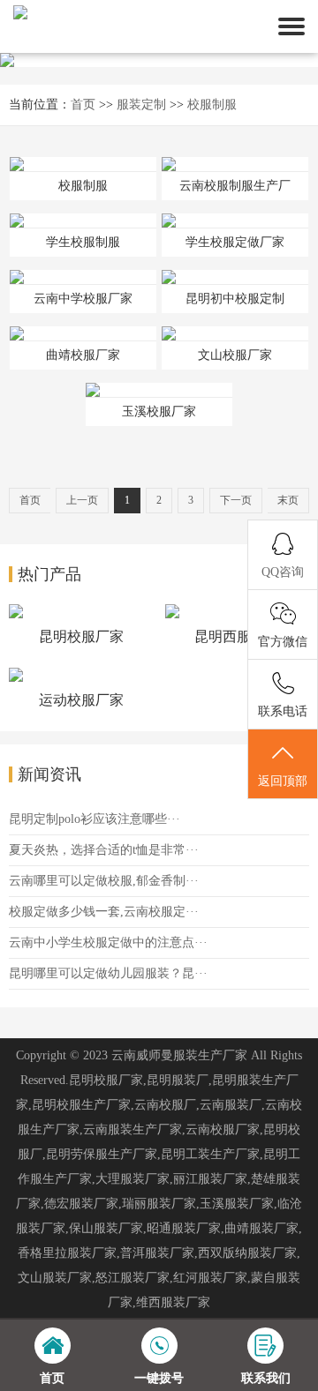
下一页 (236, 500)
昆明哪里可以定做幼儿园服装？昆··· (108, 973)
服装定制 (141, 104)
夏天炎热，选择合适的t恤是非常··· (104, 849)
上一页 (82, 500)
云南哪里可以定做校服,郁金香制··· (104, 880)
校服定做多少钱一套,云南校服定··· (104, 911)
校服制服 (212, 104)
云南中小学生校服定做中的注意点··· (108, 942)
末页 (288, 500)
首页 (83, 104)
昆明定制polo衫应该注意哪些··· (94, 819)
